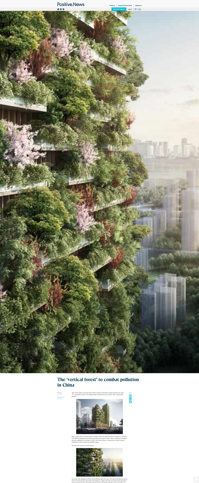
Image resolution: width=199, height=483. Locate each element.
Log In (130, 9)
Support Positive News (125, 5)
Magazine (138, 5)
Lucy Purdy (59, 394)
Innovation (59, 398)
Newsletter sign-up (119, 9)
